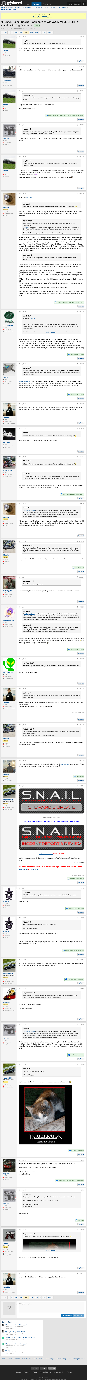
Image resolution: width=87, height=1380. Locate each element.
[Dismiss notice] (84, 15)
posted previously (25, 381)
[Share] (77, 36)
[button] (40, 4)
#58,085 (81, 156)
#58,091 (82, 457)
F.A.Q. (35, 1372)
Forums (36, 4)
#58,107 (82, 1160)
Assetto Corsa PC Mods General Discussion (20, 1337)
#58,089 (81, 404)
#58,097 (81, 688)
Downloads (47, 4)
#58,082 (81, 66)
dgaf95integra (27, 221)
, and (73, 494)
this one (34, 869)
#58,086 (81, 193)
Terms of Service (45, 1372)
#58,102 (82, 918)
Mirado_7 (26, 129)
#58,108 (82, 1190)
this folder (23, 869)
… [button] (12, 32)
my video (29, 197)
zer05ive (6, 29)
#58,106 (82, 1064)
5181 (43, 32)
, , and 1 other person (66, 115)
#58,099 (81, 760)
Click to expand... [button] (51, 332)
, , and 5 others (70, 302)
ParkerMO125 (27, 545)
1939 (36, 32)
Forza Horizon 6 (9, 1328)
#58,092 (81, 503)
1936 (20, 32)
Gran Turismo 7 (9, 1347)
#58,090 (81, 428)
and (77, 354)
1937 (26, 32)
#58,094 (81, 577)
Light (35, 1368)
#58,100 (82, 786)
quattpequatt (27, 95)
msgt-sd (25, 1194)
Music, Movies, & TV (10, 1334)
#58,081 (82, 36)
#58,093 (81, 541)
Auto (53, 1368)
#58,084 (81, 125)
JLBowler (26, 693)
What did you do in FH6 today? (16, 1325)
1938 (31, 32)
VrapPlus (26, 41)
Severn (25, 204)
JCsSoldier (26, 255)
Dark (44, 1368)
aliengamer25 (27, 581)
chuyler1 (27, 227)
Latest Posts (7, 1322)
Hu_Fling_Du (27, 663)
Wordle (7, 1350)
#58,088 (81, 364)
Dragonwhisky (27, 993)
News (28, 4)
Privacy (69, 1372)
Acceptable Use (59, 1372)
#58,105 (82, 1024)
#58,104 (82, 988)
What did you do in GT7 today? (16, 1344)
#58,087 (81, 311)
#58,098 (81, 725)
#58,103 (82, 960)
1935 (16, 32)
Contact (18, 1372)
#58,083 (81, 91)
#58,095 (81, 607)
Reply (82, 61)
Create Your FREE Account (42, 17)
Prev (5, 32)
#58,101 (82, 888)
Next (49, 32)
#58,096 (81, 659)
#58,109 (82, 1229)
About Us (27, 1372)
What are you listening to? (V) (15, 1331)
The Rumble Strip (10, 1353)
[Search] (84, 4)
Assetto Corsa (9, 1341)
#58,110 (82, 1273)
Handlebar (26, 1069)
